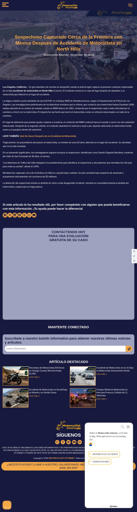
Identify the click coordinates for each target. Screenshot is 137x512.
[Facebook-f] (63, 442)
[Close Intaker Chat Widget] (128, 427)
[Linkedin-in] (80, 442)
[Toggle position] (122, 427)
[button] (5, 215)
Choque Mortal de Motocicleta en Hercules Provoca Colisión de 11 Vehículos (112, 393)
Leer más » (34, 377)
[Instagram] (57, 442)
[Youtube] (74, 442)
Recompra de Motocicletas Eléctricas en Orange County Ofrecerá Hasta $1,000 (46, 371)
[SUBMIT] (129, 349)
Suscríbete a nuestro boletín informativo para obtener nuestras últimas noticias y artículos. (68, 340)
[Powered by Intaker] (114, 506)
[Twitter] (68, 442)
